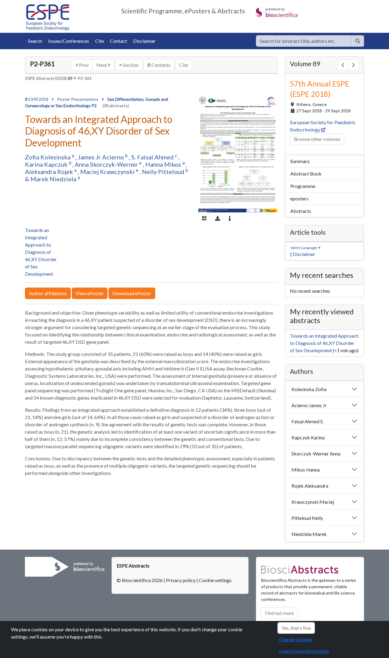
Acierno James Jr (309, 405)
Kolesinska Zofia (308, 389)
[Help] (357, 41)
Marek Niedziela (53, 178)
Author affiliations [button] (48, 293)
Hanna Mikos (163, 164)
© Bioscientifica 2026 (140, 580)
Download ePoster (131, 293)
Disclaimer (144, 41)
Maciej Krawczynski (108, 171)
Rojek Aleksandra (309, 486)
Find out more (279, 613)
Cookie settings (215, 580)
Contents (160, 65)
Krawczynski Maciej (312, 502)
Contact (118, 41)
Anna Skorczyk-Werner (107, 164)
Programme (302, 186)
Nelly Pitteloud (164, 171)
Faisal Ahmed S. (307, 421)
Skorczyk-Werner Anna (315, 453)
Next (102, 65)
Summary (300, 161)
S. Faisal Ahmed (153, 157)
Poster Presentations (78, 99)
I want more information (304, 651)
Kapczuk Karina (308, 437)
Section (130, 65)
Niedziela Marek (309, 534)
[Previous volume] (342, 65)
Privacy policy (180, 580)
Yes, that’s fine (296, 628)
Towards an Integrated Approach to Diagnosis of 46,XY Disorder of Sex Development (41, 252)
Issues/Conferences (68, 41)
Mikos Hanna (305, 469)
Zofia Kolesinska (48, 157)
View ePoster (90, 293)
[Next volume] (353, 65)
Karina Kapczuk (47, 164)
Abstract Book (306, 173)
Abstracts (300, 211)
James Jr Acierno (101, 157)
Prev (83, 65)
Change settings (295, 639)
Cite (99, 41)
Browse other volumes (317, 139)
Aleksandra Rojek (49, 171)
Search (35, 41)
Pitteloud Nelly (307, 518)
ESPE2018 (39, 99)
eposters (299, 198)
